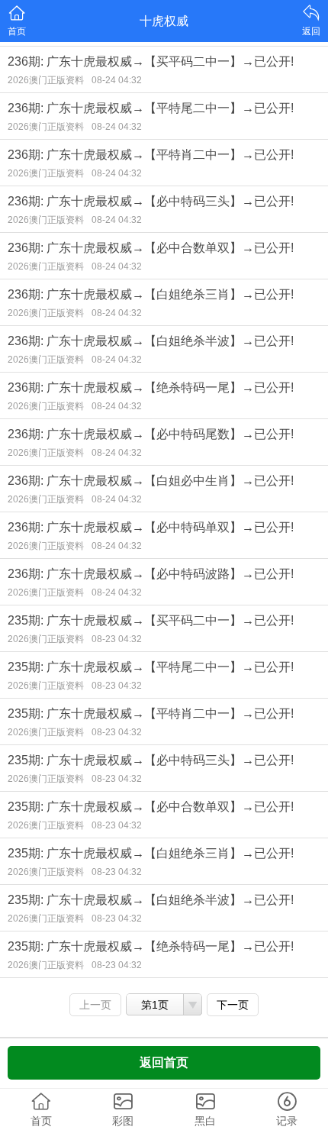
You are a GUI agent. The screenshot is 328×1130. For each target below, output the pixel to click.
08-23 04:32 (117, 639)
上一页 (95, 1005)
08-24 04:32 (117, 80)
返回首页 (164, 1062)
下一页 (233, 1005)
